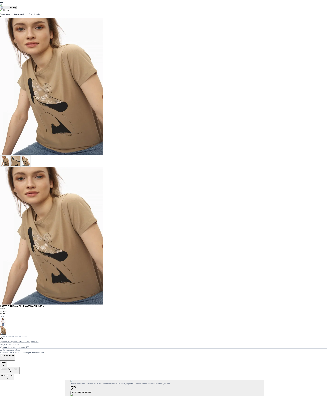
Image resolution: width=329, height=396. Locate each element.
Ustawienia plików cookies (81, 393)
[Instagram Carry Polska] (72, 386)
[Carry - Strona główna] (74, 381)
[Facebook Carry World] (75, 386)
